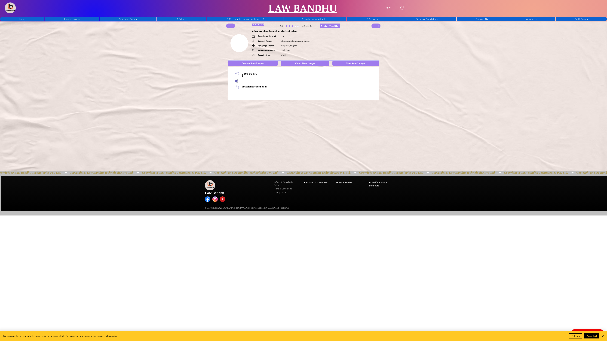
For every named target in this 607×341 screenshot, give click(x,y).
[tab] (253, 63)
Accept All (592, 336)
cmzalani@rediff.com (254, 86)
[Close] (603, 335)
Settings (576, 336)
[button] (402, 7)
